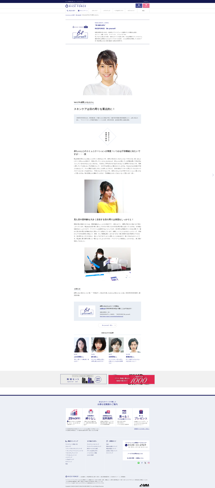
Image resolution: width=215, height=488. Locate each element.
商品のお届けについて (111, 446)
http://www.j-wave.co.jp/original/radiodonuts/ (111, 316)
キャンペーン (84, 10)
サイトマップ (109, 453)
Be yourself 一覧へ (107, 325)
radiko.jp (102, 308)
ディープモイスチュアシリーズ (74, 448)
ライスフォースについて (93, 444)
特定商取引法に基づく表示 (93, 476)
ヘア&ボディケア (70, 459)
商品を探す (72, 10)
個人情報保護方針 (105, 476)
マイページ (138, 6)
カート (146, 6)
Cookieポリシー (114, 476)
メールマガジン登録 (92, 453)
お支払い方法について (111, 450)
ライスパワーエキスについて (94, 446)
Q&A (107, 444)
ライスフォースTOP (70, 15)
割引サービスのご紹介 (92, 448)
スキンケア (94, 10)
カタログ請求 (90, 455)
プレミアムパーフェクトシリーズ (75, 450)
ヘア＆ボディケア (119, 10)
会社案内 (83, 476)
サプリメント (131, 10)
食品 (143, 10)
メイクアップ (106, 10)
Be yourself (78, 15)
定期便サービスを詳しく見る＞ (141, 428)
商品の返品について (111, 448)
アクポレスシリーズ (71, 455)
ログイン (146, 1)
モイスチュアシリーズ (72, 453)
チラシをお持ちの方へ (92, 450)
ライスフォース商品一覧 (72, 444)
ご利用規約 (122, 476)
